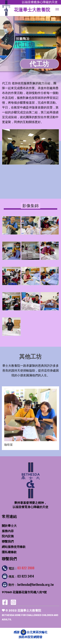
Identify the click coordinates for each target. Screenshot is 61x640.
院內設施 (8, 536)
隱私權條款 (9, 552)
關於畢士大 (9, 525)
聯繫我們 (8, 541)
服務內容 (8, 531)
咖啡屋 (8, 444)
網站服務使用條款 (14, 547)
